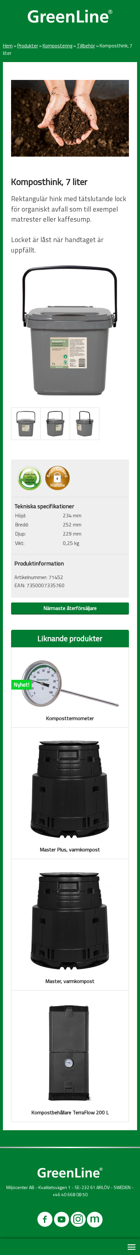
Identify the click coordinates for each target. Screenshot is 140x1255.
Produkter (27, 45)
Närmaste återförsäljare (70, 608)
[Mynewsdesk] (95, 1221)
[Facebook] (45, 1221)
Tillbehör (86, 45)
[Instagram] (78, 1221)
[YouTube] (61, 1221)
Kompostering (57, 45)
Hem (8, 45)
